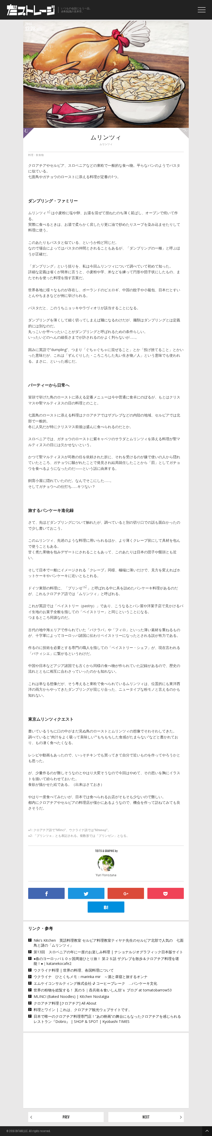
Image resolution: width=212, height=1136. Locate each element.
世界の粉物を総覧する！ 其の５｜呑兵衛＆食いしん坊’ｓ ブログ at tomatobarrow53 (103, 990)
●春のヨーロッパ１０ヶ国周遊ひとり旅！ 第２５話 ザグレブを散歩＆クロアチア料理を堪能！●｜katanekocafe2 (106, 961)
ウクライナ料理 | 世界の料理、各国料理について (74, 970)
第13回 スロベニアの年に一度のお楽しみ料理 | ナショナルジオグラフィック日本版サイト (108, 951)
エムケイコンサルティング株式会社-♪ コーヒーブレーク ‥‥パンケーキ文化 (95, 983)
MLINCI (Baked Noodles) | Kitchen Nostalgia (71, 996)
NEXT (146, 1117)
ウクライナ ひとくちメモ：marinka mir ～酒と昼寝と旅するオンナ (91, 976)
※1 (49, 211)
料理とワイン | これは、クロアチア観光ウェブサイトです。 (83, 1009)
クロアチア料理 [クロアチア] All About (65, 1003)
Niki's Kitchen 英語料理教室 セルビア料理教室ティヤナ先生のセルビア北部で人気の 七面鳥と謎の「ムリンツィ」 (109, 943)
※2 (85, 586)
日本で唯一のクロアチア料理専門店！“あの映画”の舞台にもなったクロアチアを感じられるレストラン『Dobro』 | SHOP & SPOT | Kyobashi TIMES (107, 1019)
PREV (66, 1117)
